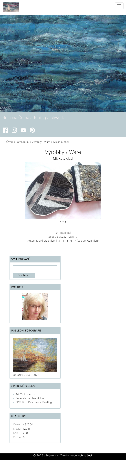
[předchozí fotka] (11, 191)
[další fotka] (114, 191)
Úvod (9, 141)
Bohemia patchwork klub (30, 398)
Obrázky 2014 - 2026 (26, 375)
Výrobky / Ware (41, 141)
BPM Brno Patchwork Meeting (34, 402)
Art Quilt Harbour (26, 394)
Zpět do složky (57, 236)
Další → (73, 236)
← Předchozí (63, 232)
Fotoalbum (22, 141)
